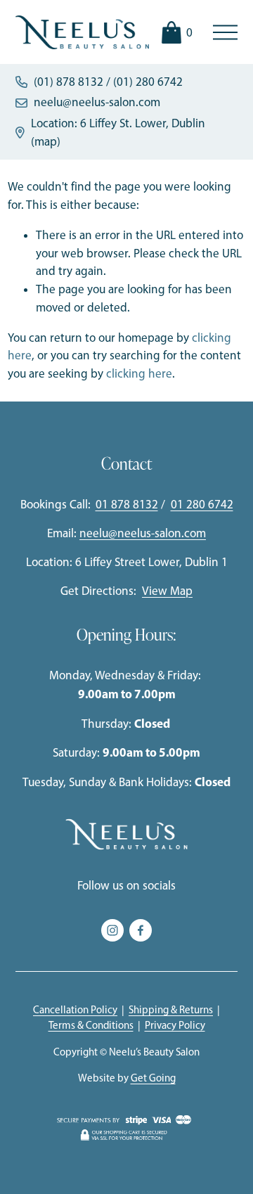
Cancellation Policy (75, 1009)
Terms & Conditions (91, 1025)
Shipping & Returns (171, 1009)
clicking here (139, 373)
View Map (167, 591)
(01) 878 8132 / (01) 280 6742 (108, 82)
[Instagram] (112, 930)
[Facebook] (140, 930)
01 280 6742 (202, 504)
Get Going (153, 1078)
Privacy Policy (175, 1025)
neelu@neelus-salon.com (97, 102)
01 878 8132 (127, 504)
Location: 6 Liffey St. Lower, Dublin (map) (118, 132)
